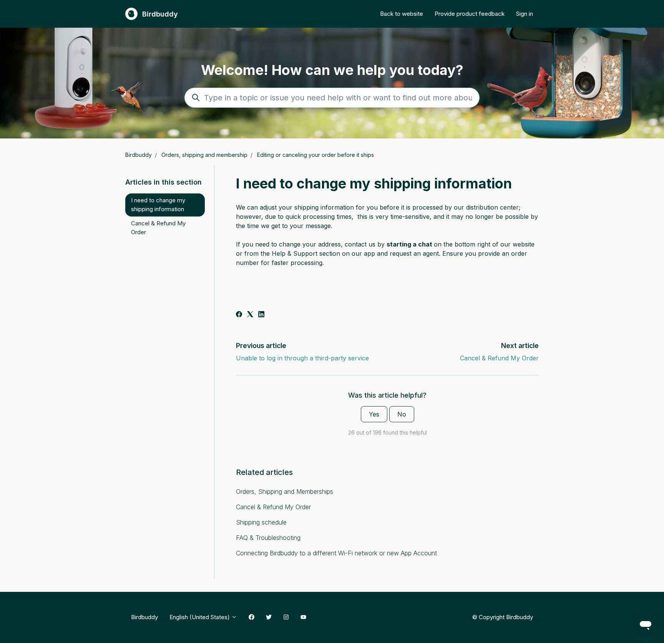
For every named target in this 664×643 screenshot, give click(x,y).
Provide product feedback (470, 13)
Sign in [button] (524, 13)
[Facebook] (239, 315)
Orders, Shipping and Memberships (284, 491)
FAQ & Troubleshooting (268, 537)
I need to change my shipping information (158, 205)
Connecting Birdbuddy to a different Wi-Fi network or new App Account (336, 553)
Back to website (401, 13)
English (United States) (200, 617)
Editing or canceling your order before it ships (315, 155)
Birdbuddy (138, 155)
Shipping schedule (261, 522)
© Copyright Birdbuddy (502, 617)
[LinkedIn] (261, 315)
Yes (374, 414)
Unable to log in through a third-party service (302, 358)
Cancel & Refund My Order (499, 358)
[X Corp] (250, 315)
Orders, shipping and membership (204, 155)
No (401, 414)
